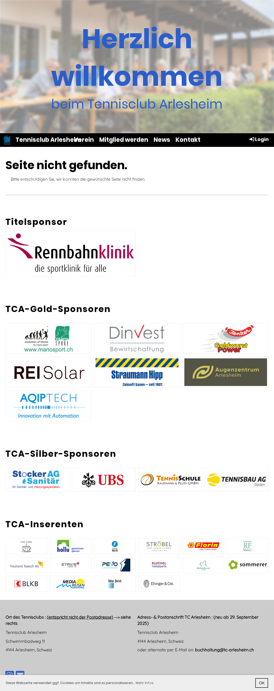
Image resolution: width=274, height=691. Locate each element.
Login (262, 139)
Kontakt (188, 140)
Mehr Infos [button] (145, 683)
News (162, 140)
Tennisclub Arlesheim (48, 140)
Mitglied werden (123, 140)
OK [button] (262, 683)
